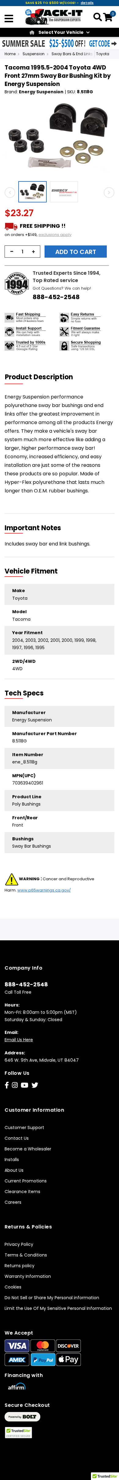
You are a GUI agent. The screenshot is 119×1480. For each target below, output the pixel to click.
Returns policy (19, 1266)
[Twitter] (34, 1085)
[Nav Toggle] (9, 19)
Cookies (13, 1287)
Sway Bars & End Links (72, 53)
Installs (12, 1159)
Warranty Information (28, 1276)
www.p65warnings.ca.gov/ (44, 890)
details (87, 2)
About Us (14, 1170)
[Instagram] (15, 1085)
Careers (13, 1202)
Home (10, 53)
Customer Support (24, 1127)
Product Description (39, 377)
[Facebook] (7, 1085)
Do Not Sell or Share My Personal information (52, 1298)
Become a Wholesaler (28, 1149)
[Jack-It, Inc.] (54, 16)
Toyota (102, 53)
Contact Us (17, 1138)
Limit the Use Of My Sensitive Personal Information (58, 1308)
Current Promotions (26, 1181)
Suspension (34, 53)
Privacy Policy (19, 1244)
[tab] (43, 377)
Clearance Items (22, 1192)
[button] (34, 192)
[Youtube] (24, 1085)
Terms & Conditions (26, 1255)
